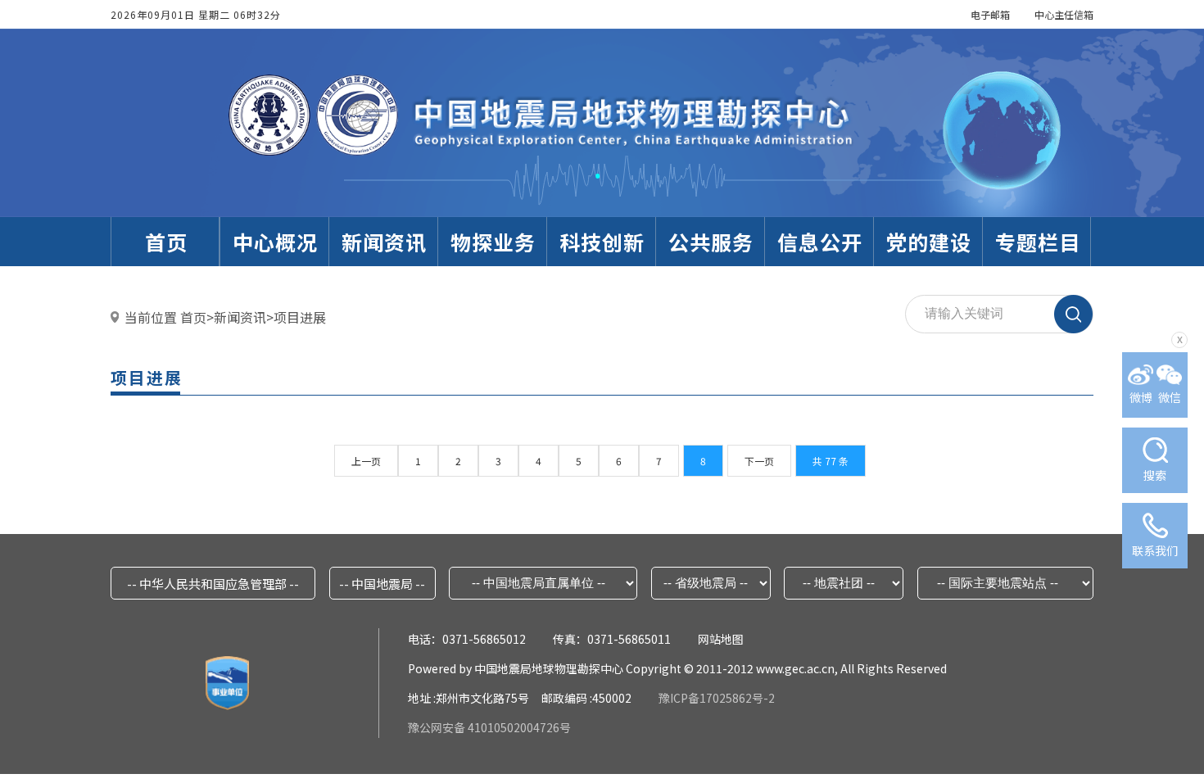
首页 (193, 317)
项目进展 (300, 317)
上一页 (366, 461)
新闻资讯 (240, 317)
